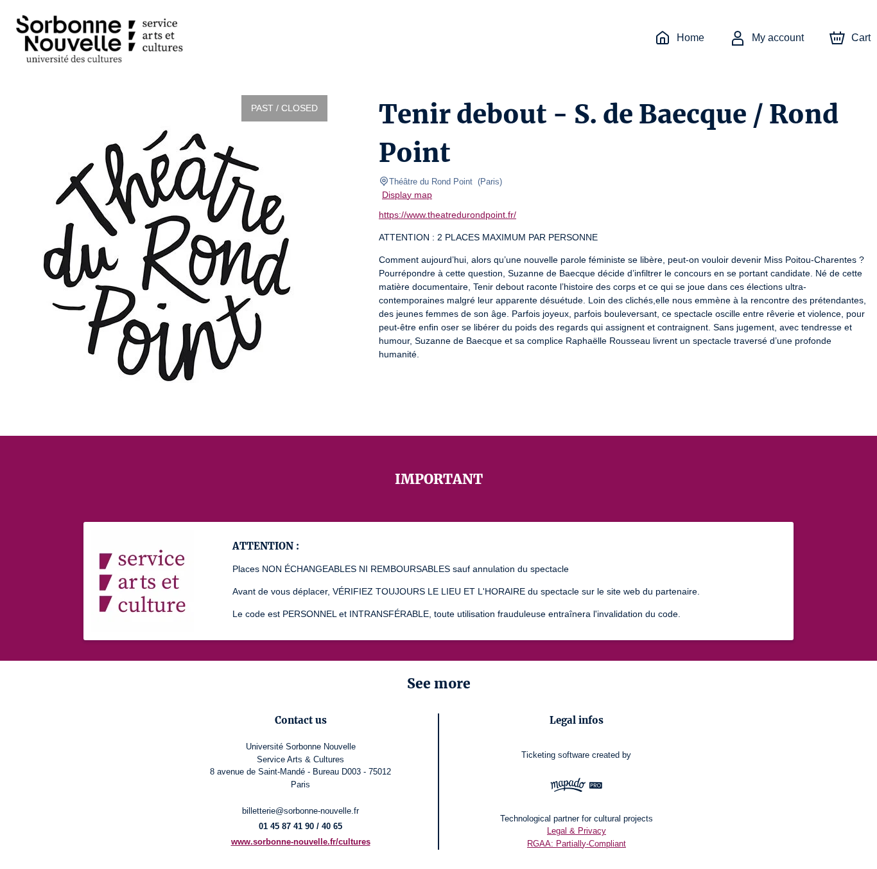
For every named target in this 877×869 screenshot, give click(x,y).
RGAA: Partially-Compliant (576, 843)
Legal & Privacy (576, 831)
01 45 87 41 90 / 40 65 (300, 826)
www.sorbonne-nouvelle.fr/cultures (300, 842)
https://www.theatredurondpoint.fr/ (447, 215)
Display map (407, 195)
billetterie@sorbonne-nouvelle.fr (300, 811)
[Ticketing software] (576, 787)
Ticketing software (555, 755)
